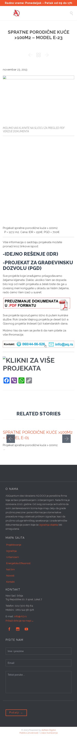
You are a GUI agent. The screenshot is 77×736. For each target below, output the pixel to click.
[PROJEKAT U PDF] (36, 303)
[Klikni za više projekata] (38, 364)
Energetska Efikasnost (18, 563)
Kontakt (10, 581)
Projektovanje (13, 544)
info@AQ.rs (20, 616)
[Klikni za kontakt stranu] (38, 344)
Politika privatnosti (28, 733)
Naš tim (10, 569)
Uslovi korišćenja (49, 733)
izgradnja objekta (48, 524)
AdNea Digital (48, 730)
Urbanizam (12, 557)
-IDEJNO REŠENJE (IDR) (30, 254)
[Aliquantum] (41, 13)
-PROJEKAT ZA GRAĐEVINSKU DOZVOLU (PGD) (38, 265)
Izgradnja (11, 551)
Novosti (10, 575)
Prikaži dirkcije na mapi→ (20, 620)
